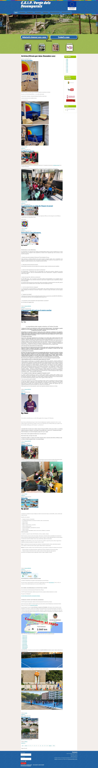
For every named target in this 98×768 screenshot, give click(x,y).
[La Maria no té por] (29, 164)
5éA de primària (25, 645)
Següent (50, 745)
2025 (67, 59)
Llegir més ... (23, 148)
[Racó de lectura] (29, 91)
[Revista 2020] (29, 738)
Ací (22, 739)
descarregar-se (51, 582)
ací (36, 611)
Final (54, 745)
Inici (22, 745)
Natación (24, 498)
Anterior (26, 745)
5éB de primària (25, 647)
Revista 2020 (25, 717)
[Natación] (29, 507)
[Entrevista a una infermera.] (29, 244)
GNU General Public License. (72, 759)
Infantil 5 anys (24, 638)
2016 (67, 69)
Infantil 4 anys (24, 637)
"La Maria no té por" (56, 165)
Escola (26, 146)
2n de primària (24, 641)
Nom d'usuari (23, 752)
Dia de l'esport (26, 572)
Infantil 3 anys (24, 635)
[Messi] (29, 411)
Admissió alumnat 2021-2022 (34, 37)
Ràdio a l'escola (26, 445)
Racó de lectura (26, 60)
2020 (67, 63)
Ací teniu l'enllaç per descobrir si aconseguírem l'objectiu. (30, 595)
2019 (67, 64)
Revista (26, 741)
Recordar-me (23, 761)
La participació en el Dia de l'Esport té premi (37, 206)
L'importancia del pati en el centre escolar (36, 310)
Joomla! (55, 759)
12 (42, 745)
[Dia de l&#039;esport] (29, 577)
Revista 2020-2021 (28, 306)
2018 (67, 66)
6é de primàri (24, 648)
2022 (67, 60)
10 (38, 745)
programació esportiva (34, 605)
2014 (67, 71)
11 (40, 745)
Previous (1, 24)
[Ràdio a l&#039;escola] (29, 458)
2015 (67, 70)
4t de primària (24, 644)
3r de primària (24, 642)
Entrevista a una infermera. (31, 233)
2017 (67, 67)
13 (44, 745)
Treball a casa (63, 37)
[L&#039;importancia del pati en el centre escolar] (29, 320)
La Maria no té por (27, 151)
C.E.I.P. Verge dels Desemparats (35, 4)
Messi (23, 393)
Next (97, 24)
